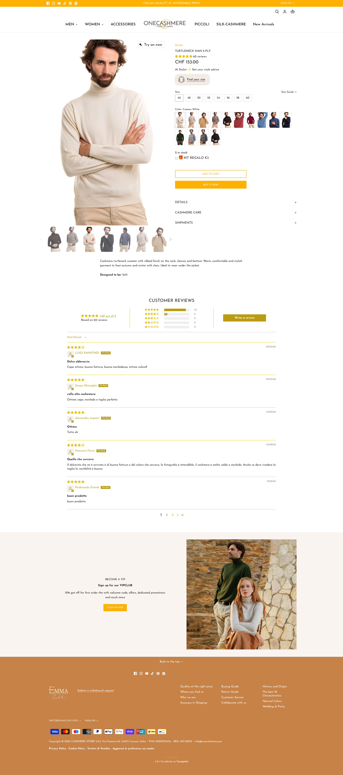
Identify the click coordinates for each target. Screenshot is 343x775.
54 (218, 97)
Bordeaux (251, 120)
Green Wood (180, 137)
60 (247, 97)
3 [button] (172, 515)
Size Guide (288, 92)
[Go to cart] (292, 12)
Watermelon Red (239, 120)
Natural (215, 120)
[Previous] (52, 132)
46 (179, 97)
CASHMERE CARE (188, 212)
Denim (263, 120)
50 (198, 97)
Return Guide (229, 692)
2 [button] (167, 515)
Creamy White (180, 120)
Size (177, 92)
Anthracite (204, 137)
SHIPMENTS (184, 222)
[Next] (161, 132)
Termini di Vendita (98, 748)
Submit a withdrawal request (95, 690)
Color (178, 109)
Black (215, 137)
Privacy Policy (57, 748)
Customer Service (232, 697)
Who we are (188, 697)
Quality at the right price (196, 686)
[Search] (277, 12)
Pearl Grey (192, 137)
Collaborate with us (233, 702)
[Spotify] (75, 3)
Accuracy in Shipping (193, 702)
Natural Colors (272, 701)
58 (237, 97)
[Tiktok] (64, 3)
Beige (192, 120)
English (286, 3)
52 (208, 97)
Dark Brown (227, 120)
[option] (106, 132)
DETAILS (181, 202)
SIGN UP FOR (115, 607)
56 (228, 97)
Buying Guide (230, 686)
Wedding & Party (274, 706)
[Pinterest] (70, 3)
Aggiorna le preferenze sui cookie (133, 748)
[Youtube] (59, 3)
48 (188, 97)
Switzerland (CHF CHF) (63, 721)
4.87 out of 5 (108, 316)
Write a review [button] (245, 318)
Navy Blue (286, 120)
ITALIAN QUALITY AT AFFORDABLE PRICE (171, 3)
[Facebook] (47, 3)
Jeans (274, 120)
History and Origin (275, 686)
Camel (204, 120)
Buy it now (210, 185)
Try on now (153, 45)
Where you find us (192, 692)
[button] (184, 56)
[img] (75, 347)
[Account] (285, 12)
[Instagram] (53, 3)
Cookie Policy (77, 748)
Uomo (179, 45)
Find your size (196, 79)
